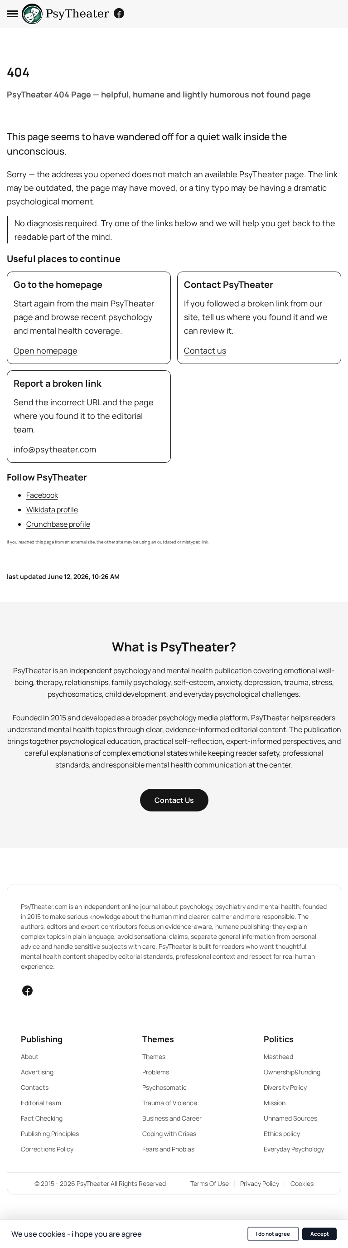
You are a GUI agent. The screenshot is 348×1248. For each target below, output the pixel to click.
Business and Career (172, 1118)
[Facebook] (118, 13)
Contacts (34, 1087)
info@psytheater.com (55, 449)
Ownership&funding (292, 1072)
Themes (153, 1056)
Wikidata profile (52, 510)
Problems (155, 1072)
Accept (319, 1233)
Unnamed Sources (290, 1118)
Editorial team (41, 1102)
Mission (274, 1102)
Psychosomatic (164, 1087)
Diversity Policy (285, 1087)
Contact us (205, 350)
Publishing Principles (50, 1133)
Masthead (278, 1056)
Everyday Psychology (294, 1149)
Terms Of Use (209, 1183)
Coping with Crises (169, 1133)
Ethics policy (282, 1133)
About (30, 1056)
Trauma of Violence (169, 1102)
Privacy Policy (259, 1183)
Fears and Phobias (168, 1149)
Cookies (302, 1183)
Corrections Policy (47, 1149)
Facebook (42, 495)
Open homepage (45, 350)
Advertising (37, 1072)
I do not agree (273, 1233)
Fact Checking (42, 1118)
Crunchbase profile (58, 524)
